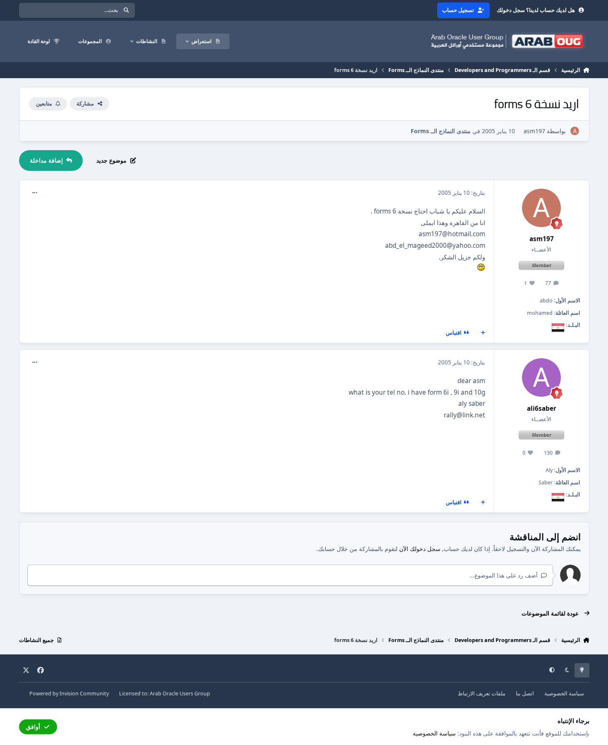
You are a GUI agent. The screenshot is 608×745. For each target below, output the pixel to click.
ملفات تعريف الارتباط (481, 693)
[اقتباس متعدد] (483, 333)
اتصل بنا (525, 693)
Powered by (69, 693)
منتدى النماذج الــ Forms (441, 131)
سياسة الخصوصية (564, 693)
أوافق (33, 727)
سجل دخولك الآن (419, 549)
